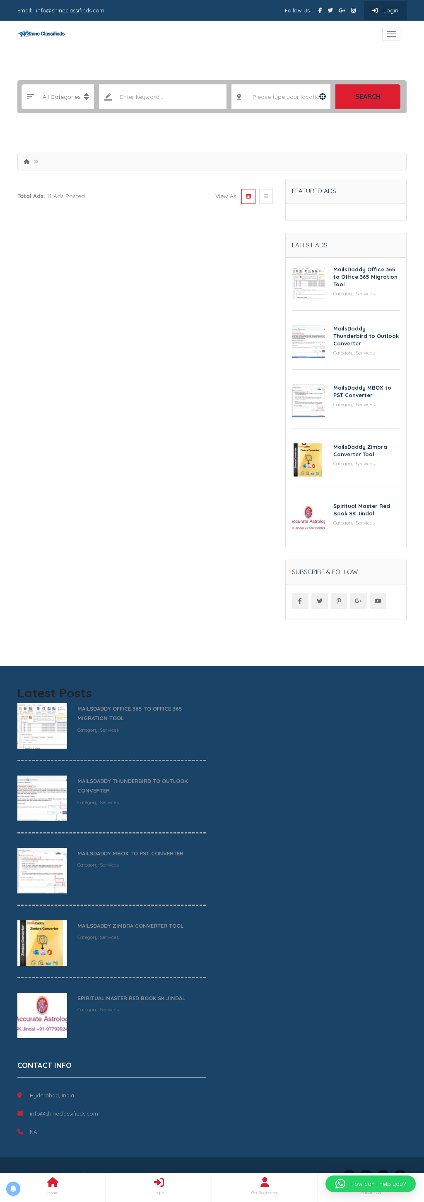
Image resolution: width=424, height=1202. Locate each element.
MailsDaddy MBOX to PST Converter (130, 853)
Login (390, 10)
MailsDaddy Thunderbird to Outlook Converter (366, 336)
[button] (370, 1184)
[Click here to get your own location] (322, 96)
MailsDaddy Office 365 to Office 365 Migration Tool (365, 276)
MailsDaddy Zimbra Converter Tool (130, 925)
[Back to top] (397, 1150)
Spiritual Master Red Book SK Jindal (131, 998)
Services (365, 293)
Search (368, 96)
